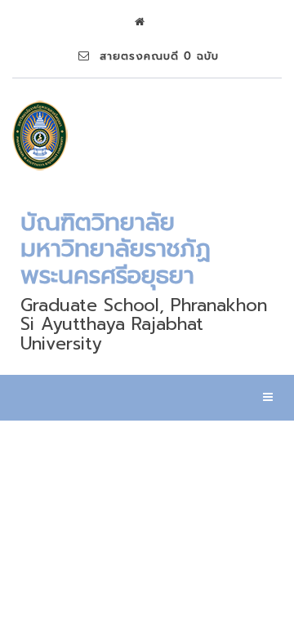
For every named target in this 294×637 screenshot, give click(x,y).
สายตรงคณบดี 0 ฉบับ (154, 56)
